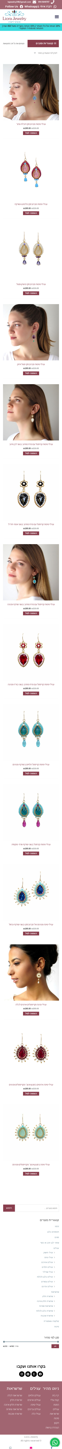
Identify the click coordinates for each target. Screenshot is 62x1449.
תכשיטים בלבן (53, 1232)
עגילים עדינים (47, 1286)
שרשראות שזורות (46, 1306)
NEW (57, 1226)
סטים (57, 1237)
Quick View (31, 117)
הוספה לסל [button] (31, 133)
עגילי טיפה (48, 1257)
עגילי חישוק (48, 1252)
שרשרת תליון (47, 1296)
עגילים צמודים (47, 1281)
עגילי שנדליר (48, 1272)
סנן (55, 1346)
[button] (57, 16)
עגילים (56, 1248)
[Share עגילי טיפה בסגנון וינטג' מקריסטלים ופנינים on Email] (31, 1448)
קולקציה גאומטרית (51, 1321)
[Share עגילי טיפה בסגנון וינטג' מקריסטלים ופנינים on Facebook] (51, 1448)
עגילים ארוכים (47, 1262)
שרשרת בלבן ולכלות (44, 1311)
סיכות (56, 1326)
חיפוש (9, 1208)
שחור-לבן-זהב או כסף (49, 1242)
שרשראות (55, 1292)
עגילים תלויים (47, 1267)
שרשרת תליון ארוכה (45, 1301)
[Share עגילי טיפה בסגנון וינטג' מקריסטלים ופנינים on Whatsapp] (10, 1448)
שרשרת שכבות (47, 1315)
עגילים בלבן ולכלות (45, 1277)
